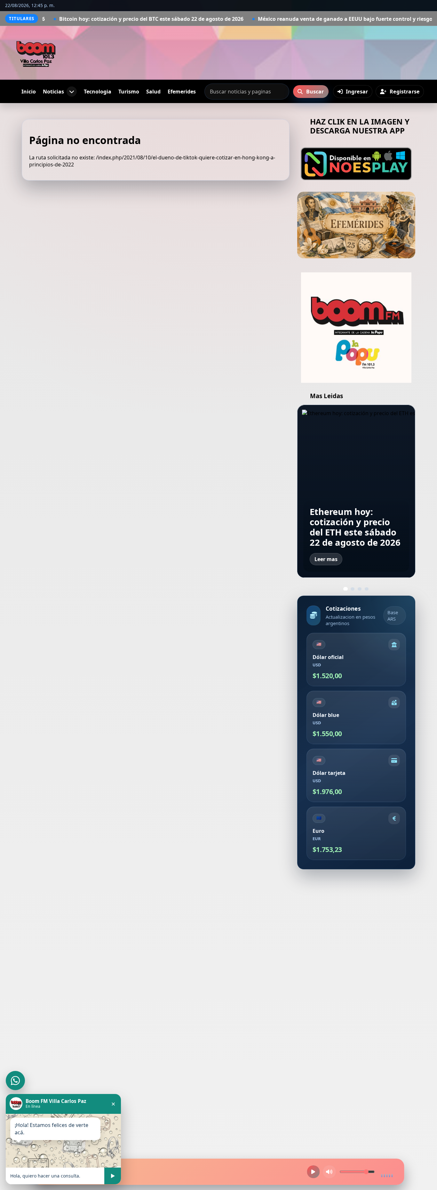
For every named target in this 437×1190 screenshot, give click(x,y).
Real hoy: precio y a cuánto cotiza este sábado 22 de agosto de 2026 (354, 527)
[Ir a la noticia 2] (352, 589)
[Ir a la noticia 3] (360, 589)
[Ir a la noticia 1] (345, 589)
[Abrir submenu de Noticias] (72, 91)
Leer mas (326, 559)
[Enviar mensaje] (112, 1176)
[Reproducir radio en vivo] (313, 1171)
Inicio (28, 91)
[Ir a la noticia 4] (367, 589)
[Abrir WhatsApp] (15, 1080)
